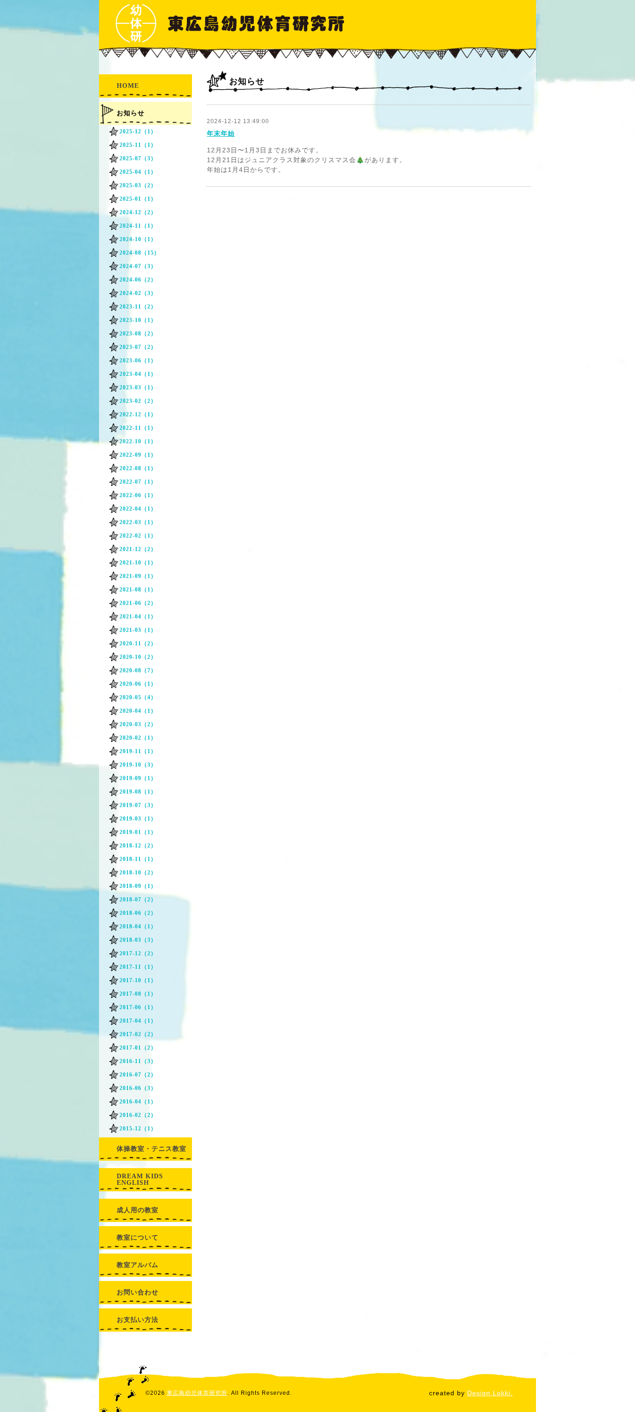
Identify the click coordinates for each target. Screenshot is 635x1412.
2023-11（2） (138, 306)
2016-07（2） (138, 1074)
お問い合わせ (138, 1292)
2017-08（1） (138, 994)
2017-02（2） (138, 1034)
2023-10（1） (138, 320)
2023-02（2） (138, 401)
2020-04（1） (138, 711)
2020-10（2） (138, 657)
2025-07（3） (138, 158)
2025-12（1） (138, 131)
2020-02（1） (138, 738)
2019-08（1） (138, 791)
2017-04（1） (138, 1021)
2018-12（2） (138, 845)
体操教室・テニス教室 (151, 1148)
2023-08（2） (138, 333)
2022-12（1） (138, 414)
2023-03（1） (138, 387)
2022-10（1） (138, 441)
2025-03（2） (138, 185)
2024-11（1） (138, 226)
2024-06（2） (138, 279)
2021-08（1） (138, 589)
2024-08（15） (139, 253)
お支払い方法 (138, 1319)
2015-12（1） (138, 1128)
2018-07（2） (138, 899)
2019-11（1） (138, 751)
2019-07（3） (138, 805)
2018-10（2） (138, 872)
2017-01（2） (138, 1047)
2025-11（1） (138, 145)
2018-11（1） (138, 859)
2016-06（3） (138, 1088)
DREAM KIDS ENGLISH (140, 1179)
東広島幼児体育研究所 (197, 1393)
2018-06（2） (138, 913)
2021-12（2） (138, 549)
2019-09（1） (138, 778)
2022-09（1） (138, 455)
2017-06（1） (138, 1007)
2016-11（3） (138, 1061)
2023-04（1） (138, 374)
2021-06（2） (138, 603)
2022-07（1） (138, 482)
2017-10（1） (138, 980)
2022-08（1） (138, 468)
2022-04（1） (138, 509)
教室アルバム (138, 1264)
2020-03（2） (138, 724)
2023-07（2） (138, 347)
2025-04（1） (138, 172)
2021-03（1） (138, 630)
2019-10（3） (138, 765)
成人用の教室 (138, 1210)
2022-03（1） (138, 522)
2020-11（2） (138, 643)
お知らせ (131, 113)
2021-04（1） (138, 616)
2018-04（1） (138, 926)
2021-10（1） (138, 562)
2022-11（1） (138, 428)
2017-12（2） (138, 953)
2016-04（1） (138, 1101)
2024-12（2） (138, 212)
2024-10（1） (138, 239)
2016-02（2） (138, 1115)
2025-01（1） (138, 199)
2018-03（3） (138, 940)
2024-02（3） (138, 293)
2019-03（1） (138, 818)
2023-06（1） (138, 360)
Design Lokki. (490, 1393)
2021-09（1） (138, 576)
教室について (138, 1237)
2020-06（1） (138, 684)
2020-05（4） (138, 697)
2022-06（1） (138, 495)
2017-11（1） (138, 967)
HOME (128, 85)
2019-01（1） (138, 832)
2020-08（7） (138, 670)
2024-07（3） (138, 266)
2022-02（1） (138, 535)
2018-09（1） (138, 886)
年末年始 (221, 133)
